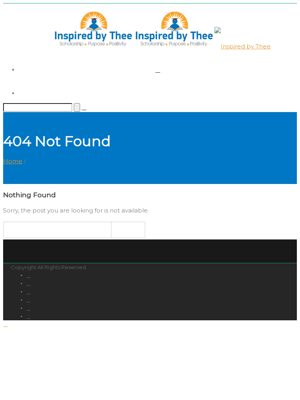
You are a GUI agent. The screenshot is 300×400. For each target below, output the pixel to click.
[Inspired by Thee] (162, 46)
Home (12, 161)
